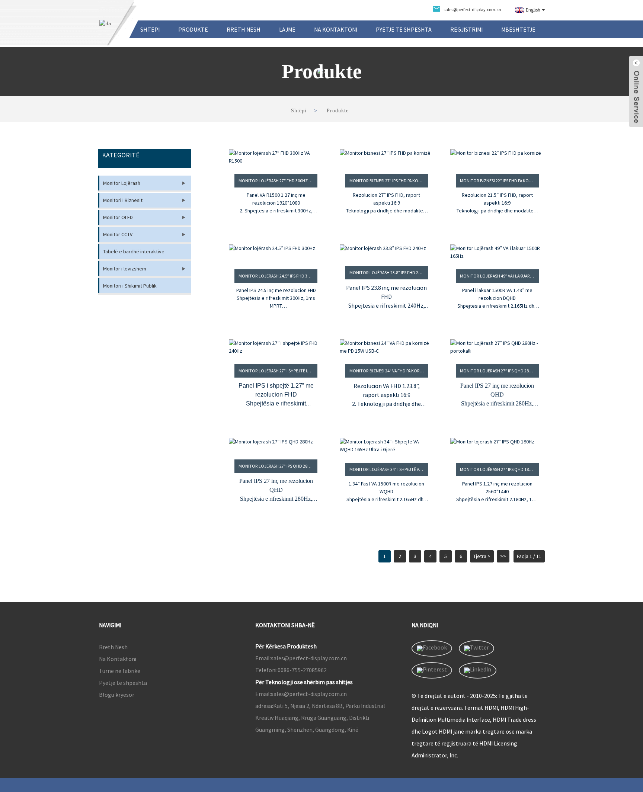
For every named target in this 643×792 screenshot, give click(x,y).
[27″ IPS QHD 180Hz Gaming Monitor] (497, 445)
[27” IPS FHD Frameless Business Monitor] (387, 157)
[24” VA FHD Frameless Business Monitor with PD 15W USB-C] (387, 347)
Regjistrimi (466, 29)
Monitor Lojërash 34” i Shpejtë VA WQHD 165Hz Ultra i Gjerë (388, 469)
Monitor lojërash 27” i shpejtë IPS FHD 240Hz (278, 370)
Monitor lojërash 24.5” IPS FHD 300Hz (278, 276)
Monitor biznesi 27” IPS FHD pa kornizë (388, 180)
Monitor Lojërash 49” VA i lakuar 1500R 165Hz (499, 276)
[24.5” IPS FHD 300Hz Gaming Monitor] (276, 252)
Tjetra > (481, 556)
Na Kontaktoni (335, 29)
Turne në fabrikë (119, 670)
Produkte (193, 29)
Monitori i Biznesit (123, 200)
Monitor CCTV (117, 234)
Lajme (287, 29)
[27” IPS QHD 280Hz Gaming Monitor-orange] (497, 347)
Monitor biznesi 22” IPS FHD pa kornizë (499, 180)
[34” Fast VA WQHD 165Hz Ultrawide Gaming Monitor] (387, 445)
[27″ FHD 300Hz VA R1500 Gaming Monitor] (276, 157)
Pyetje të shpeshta (404, 29)
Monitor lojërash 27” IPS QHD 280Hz (277, 466)
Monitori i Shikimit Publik (130, 285)
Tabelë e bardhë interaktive (133, 251)
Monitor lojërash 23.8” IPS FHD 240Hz (388, 272)
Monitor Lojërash (121, 183)
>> (503, 556)
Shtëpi (150, 29)
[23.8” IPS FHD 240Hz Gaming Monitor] (387, 250)
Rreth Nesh (243, 29)
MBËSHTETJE (518, 29)
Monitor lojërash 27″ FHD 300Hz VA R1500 (278, 180)
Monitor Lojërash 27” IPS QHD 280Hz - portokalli (499, 370)
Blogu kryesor (116, 694)
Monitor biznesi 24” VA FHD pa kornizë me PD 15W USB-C (388, 370)
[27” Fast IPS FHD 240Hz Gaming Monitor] (276, 347)
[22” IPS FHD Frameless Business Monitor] (497, 157)
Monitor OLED (118, 217)
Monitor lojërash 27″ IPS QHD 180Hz (498, 469)
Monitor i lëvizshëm (124, 268)
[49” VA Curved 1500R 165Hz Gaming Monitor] (497, 252)
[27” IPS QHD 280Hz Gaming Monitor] (276, 444)
